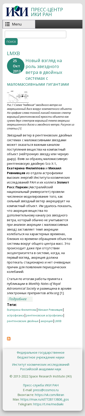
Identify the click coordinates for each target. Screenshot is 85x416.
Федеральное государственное (41, 352)
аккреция (47, 321)
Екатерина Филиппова (21, 310)
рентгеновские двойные (23, 321)
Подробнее (21, 299)
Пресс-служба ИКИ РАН (41, 385)
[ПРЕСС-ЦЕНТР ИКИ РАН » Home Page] (17, 15)
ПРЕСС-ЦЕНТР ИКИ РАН (47, 12)
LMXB (58, 321)
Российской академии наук (40, 369)
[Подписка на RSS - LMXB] (8, 339)
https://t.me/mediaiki (48, 404)
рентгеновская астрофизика (44, 315)
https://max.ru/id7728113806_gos (44, 399)
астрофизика (15, 315)
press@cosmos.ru (46, 390)
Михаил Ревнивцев (50, 310)
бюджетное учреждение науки (40, 357)
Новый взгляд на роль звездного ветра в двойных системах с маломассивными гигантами (38, 72)
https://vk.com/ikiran (49, 395)
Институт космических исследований (40, 364)
